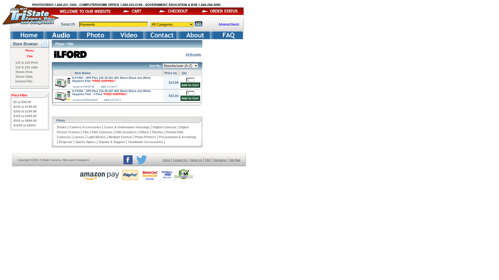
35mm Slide (24, 77)
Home (166, 160)
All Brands (193, 55)
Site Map (234, 160)
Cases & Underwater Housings (127, 127)
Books (62, 127)
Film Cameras (102, 132)
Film (30, 56)
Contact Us (180, 160)
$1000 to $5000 (24, 125)
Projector (66, 142)
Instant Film (23, 81)
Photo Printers (145, 137)
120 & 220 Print (26, 63)
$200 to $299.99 (25, 111)
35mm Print (23, 72)
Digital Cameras (164, 127)
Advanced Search (229, 24)
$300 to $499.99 (25, 116)
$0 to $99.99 (22, 102)
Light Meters (96, 137)
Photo (29, 50)
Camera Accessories (85, 127)
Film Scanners (126, 132)
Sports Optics (85, 142)
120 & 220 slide (26, 67)
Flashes (157, 132)
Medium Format (120, 137)
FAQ (208, 160)
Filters (144, 132)
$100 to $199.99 (25, 107)
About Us (196, 160)
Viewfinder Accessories (145, 142)
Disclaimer (220, 160)
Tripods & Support (112, 142)
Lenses (79, 137)
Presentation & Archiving (177, 137)
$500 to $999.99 (25, 121)
